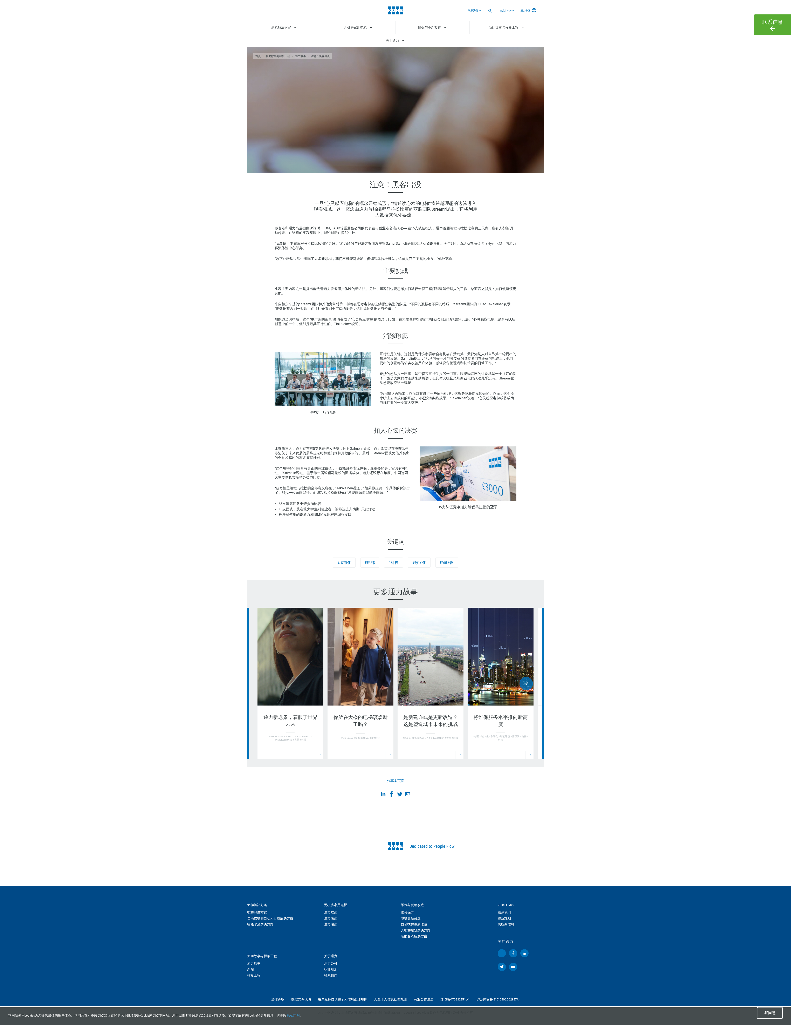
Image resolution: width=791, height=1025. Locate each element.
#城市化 (344, 562)
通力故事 (300, 56)
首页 (258, 56)
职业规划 (330, 969)
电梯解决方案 (257, 912)
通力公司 (330, 963)
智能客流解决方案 (260, 924)
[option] (290, 683)
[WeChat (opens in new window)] (502, 953)
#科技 (393, 562)
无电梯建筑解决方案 (416, 930)
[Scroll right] (526, 683)
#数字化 (419, 562)
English (510, 10)
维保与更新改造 (412, 905)
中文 (502, 10)
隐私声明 (293, 1015)
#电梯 (370, 562)
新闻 (250, 969)
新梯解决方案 (257, 905)
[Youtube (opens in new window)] (513, 967)
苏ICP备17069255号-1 (455, 999)
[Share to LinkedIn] (383, 795)
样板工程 (253, 975)
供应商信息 (506, 924)
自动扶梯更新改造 (414, 924)
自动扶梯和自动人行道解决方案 (270, 918)
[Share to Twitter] (400, 795)
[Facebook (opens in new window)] (513, 953)
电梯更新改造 (411, 918)
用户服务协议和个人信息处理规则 (342, 999)
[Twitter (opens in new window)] (502, 967)
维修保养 (407, 912)
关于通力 (330, 956)
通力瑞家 (330, 924)
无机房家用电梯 (335, 905)
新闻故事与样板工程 (278, 56)
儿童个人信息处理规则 (390, 999)
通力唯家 (330, 912)
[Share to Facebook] (391, 795)
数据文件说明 (301, 999)
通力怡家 (330, 918)
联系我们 (473, 10)
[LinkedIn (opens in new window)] (524, 953)
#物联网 (447, 562)
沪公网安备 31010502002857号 (498, 999)
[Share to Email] (408, 795)
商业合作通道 (424, 999)
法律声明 (277, 999)
